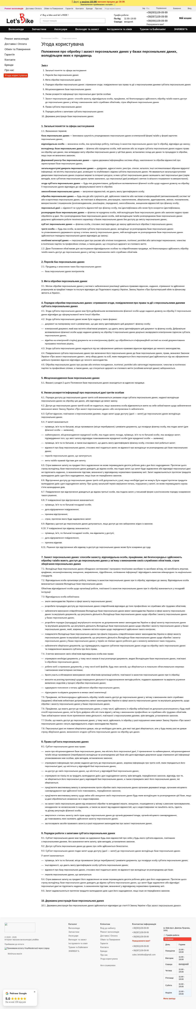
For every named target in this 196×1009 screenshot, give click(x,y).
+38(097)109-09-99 (157, 16)
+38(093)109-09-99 (157, 12)
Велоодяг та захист (87, 29)
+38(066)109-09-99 (157, 20)
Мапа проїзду (169, 998)
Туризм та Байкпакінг (153, 29)
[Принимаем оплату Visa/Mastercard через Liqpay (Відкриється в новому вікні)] (27, 948)
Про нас (98, 9)
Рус (147, 8)
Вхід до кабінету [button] (108, 928)
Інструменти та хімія (119, 29)
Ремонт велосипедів (14, 9)
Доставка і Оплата (34, 9)
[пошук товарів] (102, 20)
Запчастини (39, 29)
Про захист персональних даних (163, 905)
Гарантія (69, 9)
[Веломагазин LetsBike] (20, 927)
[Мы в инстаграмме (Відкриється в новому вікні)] (132, 8)
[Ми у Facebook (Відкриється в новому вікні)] (128, 8)
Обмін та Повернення (53, 9)
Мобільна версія (14, 954)
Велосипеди (16, 29)
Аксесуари (60, 29)
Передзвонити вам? (155, 24)
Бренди (89, 9)
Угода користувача (113, 9)
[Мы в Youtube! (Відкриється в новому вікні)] (125, 8)
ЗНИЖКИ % (180, 29)
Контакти (80, 9)
